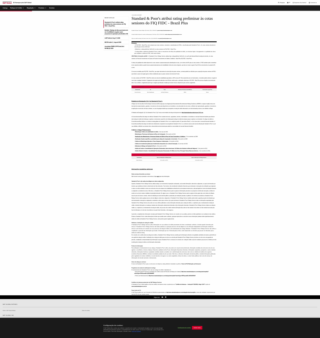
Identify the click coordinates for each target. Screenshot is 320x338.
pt (289, 2)
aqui (158, 176)
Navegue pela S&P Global (23, 2)
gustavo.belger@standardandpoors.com (164, 30)
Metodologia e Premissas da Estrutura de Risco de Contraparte (150, 134)
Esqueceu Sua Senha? (300, 2)
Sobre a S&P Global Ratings (9, 310)
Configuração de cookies (184, 327)
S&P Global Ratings (10, 304)
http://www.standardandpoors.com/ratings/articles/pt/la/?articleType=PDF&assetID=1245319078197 (172, 275)
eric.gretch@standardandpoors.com (164, 38)
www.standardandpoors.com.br (139, 286)
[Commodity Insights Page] (162, 297)
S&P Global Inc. (8, 315)
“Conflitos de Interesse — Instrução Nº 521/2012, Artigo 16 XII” (190, 284)
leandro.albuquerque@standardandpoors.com (173, 34)
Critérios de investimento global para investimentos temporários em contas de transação (156, 143)
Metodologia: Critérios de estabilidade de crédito (146, 131)
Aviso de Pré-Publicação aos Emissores (191, 264)
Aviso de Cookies (136, 331)
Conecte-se (314, 2)
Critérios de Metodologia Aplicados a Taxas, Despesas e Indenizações (151, 141)
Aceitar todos (197, 327)
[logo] (7, 2)
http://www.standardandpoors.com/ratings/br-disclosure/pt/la (180, 292)
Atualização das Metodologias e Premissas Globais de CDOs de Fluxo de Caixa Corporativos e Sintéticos (160, 136)
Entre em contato (86, 310)
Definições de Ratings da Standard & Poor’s (145, 146)
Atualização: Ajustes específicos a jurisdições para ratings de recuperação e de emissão (156, 139)
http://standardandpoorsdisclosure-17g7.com (192, 112)
